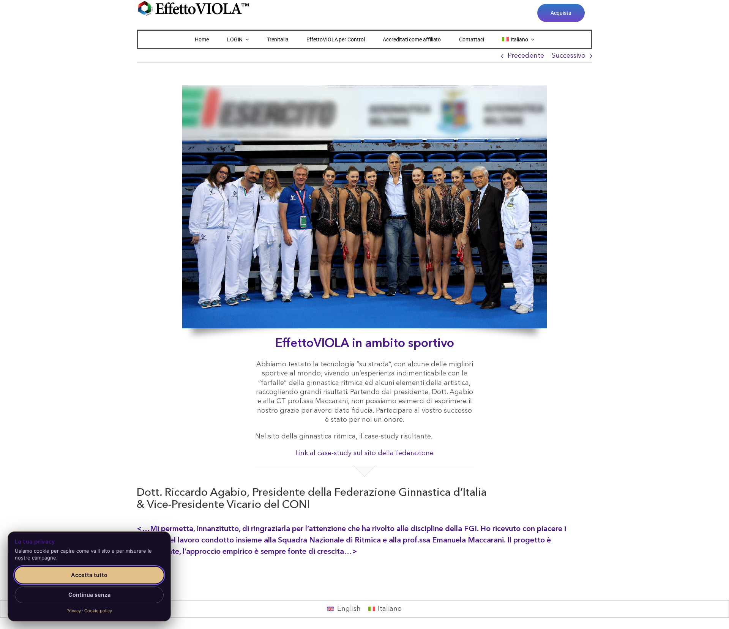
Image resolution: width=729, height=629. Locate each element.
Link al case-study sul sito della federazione (364, 453)
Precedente (526, 55)
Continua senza (89, 594)
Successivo (568, 55)
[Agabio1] (364, 88)
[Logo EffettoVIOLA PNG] (194, 3)
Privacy (73, 610)
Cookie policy (98, 610)
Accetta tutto (89, 575)
